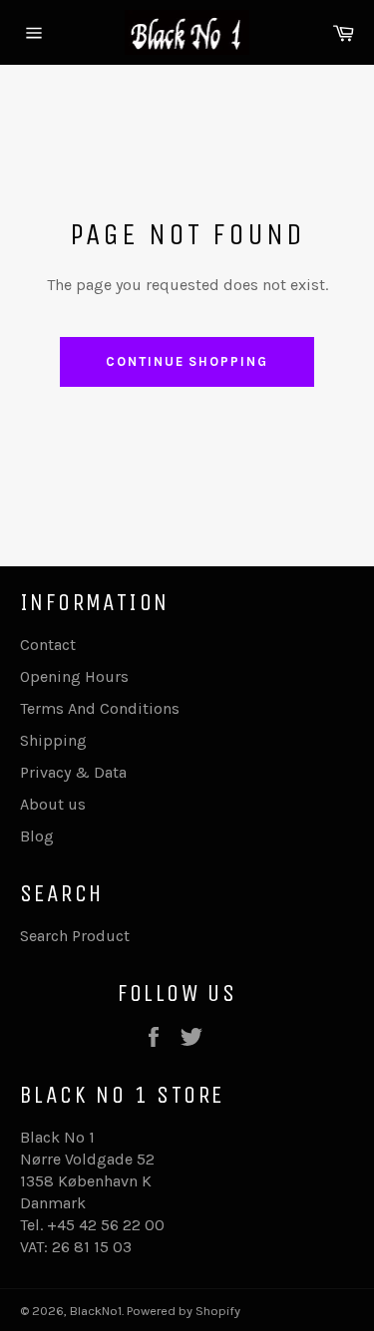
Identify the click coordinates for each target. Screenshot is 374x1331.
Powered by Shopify (183, 1310)
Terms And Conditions (100, 708)
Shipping (53, 740)
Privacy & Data (73, 772)
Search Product (75, 935)
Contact (48, 644)
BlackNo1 (96, 1310)
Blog (37, 836)
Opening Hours (74, 676)
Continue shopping (187, 361)
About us (53, 804)
